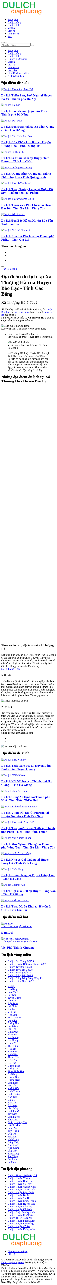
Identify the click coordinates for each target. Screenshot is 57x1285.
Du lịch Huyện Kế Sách (20, 1209)
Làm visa (12, 70)
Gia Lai (11, 1099)
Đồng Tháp (13, 1142)
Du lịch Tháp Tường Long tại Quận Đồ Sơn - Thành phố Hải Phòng (27, 191)
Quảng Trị (13, 1068)
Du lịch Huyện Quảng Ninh (22, 1186)
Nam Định (13, 1051)
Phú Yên (12, 1085)
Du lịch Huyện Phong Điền (21, 1220)
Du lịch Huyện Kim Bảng (21, 1223)
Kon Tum (12, 1097)
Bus (10, 36)
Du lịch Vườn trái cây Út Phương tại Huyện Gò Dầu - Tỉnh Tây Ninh (25, 814)
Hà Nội (11, 986)
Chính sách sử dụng (18, 1251)
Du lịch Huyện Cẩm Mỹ (20, 1206)
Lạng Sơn (12, 1020)
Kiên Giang (13, 1148)
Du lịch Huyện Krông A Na (21, 1229)
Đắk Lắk (12, 1102)
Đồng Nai (13, 1119)
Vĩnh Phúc (13, 1031)
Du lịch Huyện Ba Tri (18, 1195)
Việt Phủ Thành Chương (17, 947)
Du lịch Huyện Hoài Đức (20, 1181)
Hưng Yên (13, 1043)
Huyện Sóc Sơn (29, 941)
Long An (12, 1128)
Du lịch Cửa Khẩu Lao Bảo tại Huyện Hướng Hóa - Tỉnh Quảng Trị (26, 144)
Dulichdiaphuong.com (12, 1262)
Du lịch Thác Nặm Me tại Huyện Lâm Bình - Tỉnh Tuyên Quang (26, 767)
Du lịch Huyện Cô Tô (19, 1226)
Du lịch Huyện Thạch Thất (21, 1189)
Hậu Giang (13, 1153)
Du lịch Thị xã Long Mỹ (20, 1218)
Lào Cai (12, 1000)
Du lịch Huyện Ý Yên (19, 1178)
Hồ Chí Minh (14, 1125)
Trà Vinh (12, 1136)
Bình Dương (14, 1116)
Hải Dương (13, 1037)
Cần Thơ (12, 1150)
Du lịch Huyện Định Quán (21, 1192)
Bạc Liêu (12, 1159)
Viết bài (11, 28)
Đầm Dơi (7, 932)
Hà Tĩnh (12, 1063)
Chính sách (13, 33)
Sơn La (11, 1009)
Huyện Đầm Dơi (23, 926)
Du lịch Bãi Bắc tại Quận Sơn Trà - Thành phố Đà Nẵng (24, 112)
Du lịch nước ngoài (17, 59)
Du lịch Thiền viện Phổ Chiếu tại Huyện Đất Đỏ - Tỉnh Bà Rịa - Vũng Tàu (27, 206)
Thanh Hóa (13, 1057)
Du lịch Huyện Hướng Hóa (21, 1203)
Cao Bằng (13, 992)
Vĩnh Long (13, 1139)
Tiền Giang (13, 1131)
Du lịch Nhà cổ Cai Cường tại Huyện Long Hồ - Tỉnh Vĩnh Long (25, 861)
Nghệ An (12, 1060)
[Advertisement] (28, 513)
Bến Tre (12, 1133)
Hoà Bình (12, 1014)
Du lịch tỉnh (13, 25)
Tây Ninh (12, 1114)
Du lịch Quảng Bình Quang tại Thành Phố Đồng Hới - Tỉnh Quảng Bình (26, 175)
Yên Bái (12, 1012)
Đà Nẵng (12, 1074)
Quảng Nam (14, 1077)
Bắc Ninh (12, 1034)
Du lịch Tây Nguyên (20, 972)
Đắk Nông (13, 1105)
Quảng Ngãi (14, 1080)
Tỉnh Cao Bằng (9, 269)
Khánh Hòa (13, 1088)
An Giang (13, 1145)
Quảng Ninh (14, 1023)
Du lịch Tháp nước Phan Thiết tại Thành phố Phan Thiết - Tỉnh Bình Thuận (28, 830)
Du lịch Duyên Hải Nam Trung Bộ (27, 964)
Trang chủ (13, 19)
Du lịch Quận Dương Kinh (21, 1212)
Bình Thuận (14, 1094)
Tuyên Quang (14, 997)
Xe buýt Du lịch (16, 76)
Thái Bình (13, 1046)
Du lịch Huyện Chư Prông (21, 1215)
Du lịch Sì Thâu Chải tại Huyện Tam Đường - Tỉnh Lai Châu (25, 159)
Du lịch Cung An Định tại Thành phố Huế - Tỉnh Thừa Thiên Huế (25, 798)
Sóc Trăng (13, 1156)
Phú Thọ (12, 1029)
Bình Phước (14, 1111)
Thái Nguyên (14, 1017)
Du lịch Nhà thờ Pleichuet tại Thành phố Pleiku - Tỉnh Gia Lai (27, 237)
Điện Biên (13, 1003)
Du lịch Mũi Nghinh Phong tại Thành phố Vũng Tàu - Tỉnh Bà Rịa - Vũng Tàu (28, 845)
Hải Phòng (13, 1040)
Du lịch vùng (14, 22)
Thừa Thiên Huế (16, 1071)
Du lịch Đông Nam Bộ (21, 981)
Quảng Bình (14, 1065)
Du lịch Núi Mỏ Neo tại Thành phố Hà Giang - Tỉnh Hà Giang (26, 783)
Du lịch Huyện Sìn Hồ (19, 1198)
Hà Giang (12, 989)
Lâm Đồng (13, 1108)
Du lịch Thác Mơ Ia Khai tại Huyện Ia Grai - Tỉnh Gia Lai (26, 908)
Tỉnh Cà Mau (8, 926)
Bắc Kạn (12, 995)
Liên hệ (11, 30)
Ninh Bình (13, 1054)
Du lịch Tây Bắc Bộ (20, 967)
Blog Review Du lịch (18, 73)
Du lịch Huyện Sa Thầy (20, 1184)
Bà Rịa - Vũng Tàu (17, 1122)
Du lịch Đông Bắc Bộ (20, 975)
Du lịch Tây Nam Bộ (20, 969)
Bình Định (13, 1082)
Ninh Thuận (14, 1091)
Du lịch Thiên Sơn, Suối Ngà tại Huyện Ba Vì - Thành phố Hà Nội (26, 97)
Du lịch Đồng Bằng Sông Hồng (25, 978)
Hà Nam (12, 1048)
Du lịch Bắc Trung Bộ (21, 961)
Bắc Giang (13, 1026)
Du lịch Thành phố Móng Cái (22, 1175)
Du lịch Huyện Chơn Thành (22, 1201)
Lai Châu (12, 1006)
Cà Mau (12, 1162)
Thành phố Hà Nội (10, 941)
